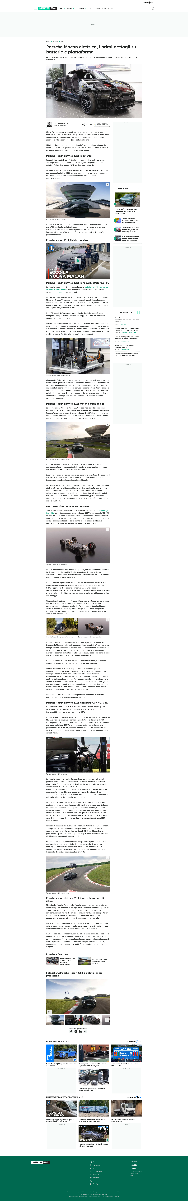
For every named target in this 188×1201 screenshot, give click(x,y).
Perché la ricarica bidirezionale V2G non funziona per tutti (126, 355)
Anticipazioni (125, 341)
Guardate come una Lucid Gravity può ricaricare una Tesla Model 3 (127, 320)
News (61, 8)
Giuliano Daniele (62, 124)
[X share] (76, 1031)
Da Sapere (80, 8)
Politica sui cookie (86, 1192)
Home (48, 41)
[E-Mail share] (85, 1031)
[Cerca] (149, 8)
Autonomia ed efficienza (129, 332)
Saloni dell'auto (107, 8)
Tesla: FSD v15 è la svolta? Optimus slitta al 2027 (124, 346)
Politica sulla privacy (73, 1192)
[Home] (47, 8)
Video (97, 8)
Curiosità (124, 324)
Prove (69, 8)
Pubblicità (134, 1165)
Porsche (55, 41)
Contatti (133, 1168)
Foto (92, 8)
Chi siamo (134, 1162)
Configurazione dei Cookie (101, 1192)
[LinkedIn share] (80, 1031)
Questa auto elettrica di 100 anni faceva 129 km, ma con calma (127, 329)
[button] (49, 1020)
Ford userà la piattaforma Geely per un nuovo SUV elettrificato (127, 338)
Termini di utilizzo (116, 1192)
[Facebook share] (71, 1031)
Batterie (123, 358)
